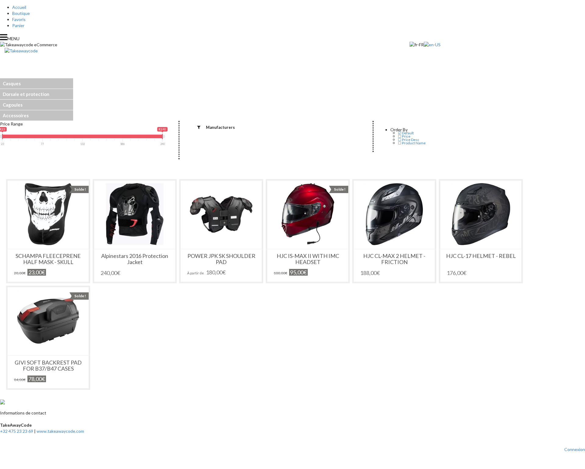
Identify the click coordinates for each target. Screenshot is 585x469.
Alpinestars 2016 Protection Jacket (134, 258)
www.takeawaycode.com (60, 431)
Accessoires (16, 115)
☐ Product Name (412, 143)
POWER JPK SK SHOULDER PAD (221, 258)
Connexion (574, 449)
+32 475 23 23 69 (16, 431)
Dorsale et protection (26, 94)
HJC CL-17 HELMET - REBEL (481, 255)
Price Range (11, 123)
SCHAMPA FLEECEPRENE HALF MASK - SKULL (48, 258)
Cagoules (13, 105)
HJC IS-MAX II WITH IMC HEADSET (308, 258)
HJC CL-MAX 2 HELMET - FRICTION (394, 258)
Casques (12, 83)
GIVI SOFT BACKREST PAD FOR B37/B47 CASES (48, 365)
